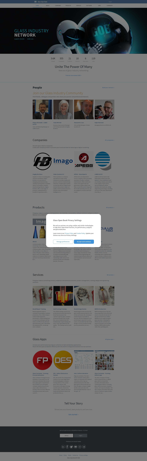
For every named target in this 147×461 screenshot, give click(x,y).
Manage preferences (63, 242)
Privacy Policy (69, 233)
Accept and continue (84, 242)
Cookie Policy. (80, 233)
